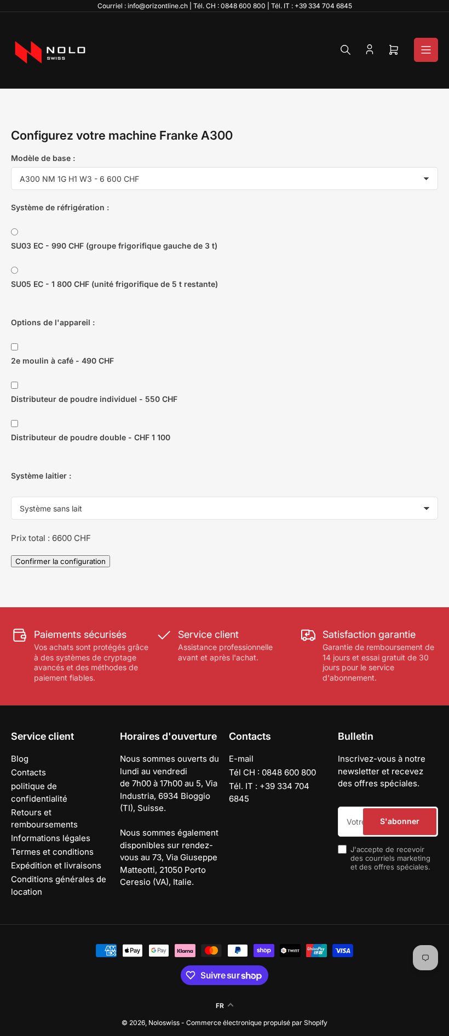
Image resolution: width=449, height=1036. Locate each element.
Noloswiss (164, 1022)
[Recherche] (345, 50)
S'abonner (399, 821)
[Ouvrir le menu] (426, 50)
